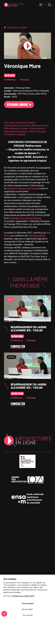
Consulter (18, 346)
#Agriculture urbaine (25, 123)
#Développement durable (16, 128)
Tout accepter (28, 603)
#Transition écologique (15, 134)
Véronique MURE (36, 236)
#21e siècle (9, 123)
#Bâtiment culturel (39, 125)
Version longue (17, 104)
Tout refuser (27, 615)
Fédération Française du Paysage (22, 188)
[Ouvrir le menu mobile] (40, 5)
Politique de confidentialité (23, 596)
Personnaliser (27, 609)
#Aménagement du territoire (17, 125)
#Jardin (31, 131)
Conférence (10, 80)
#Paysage (41, 131)
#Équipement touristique (15, 131)
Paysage (24, 80)
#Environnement (37, 128)
